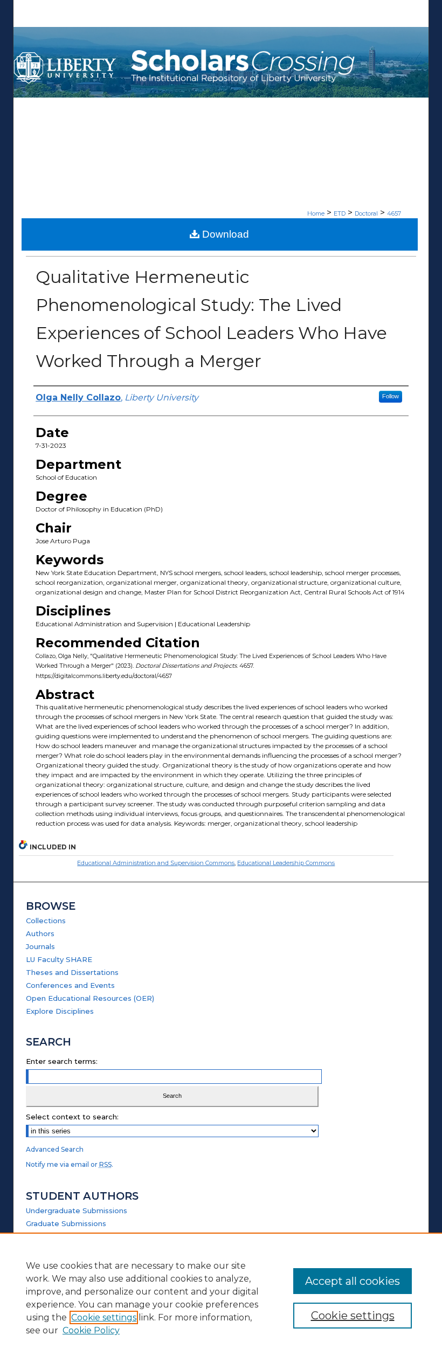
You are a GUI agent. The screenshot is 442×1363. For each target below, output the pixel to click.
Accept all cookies (352, 1281)
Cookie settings (103, 1317)
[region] (221, 1298)
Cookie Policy (91, 1330)
